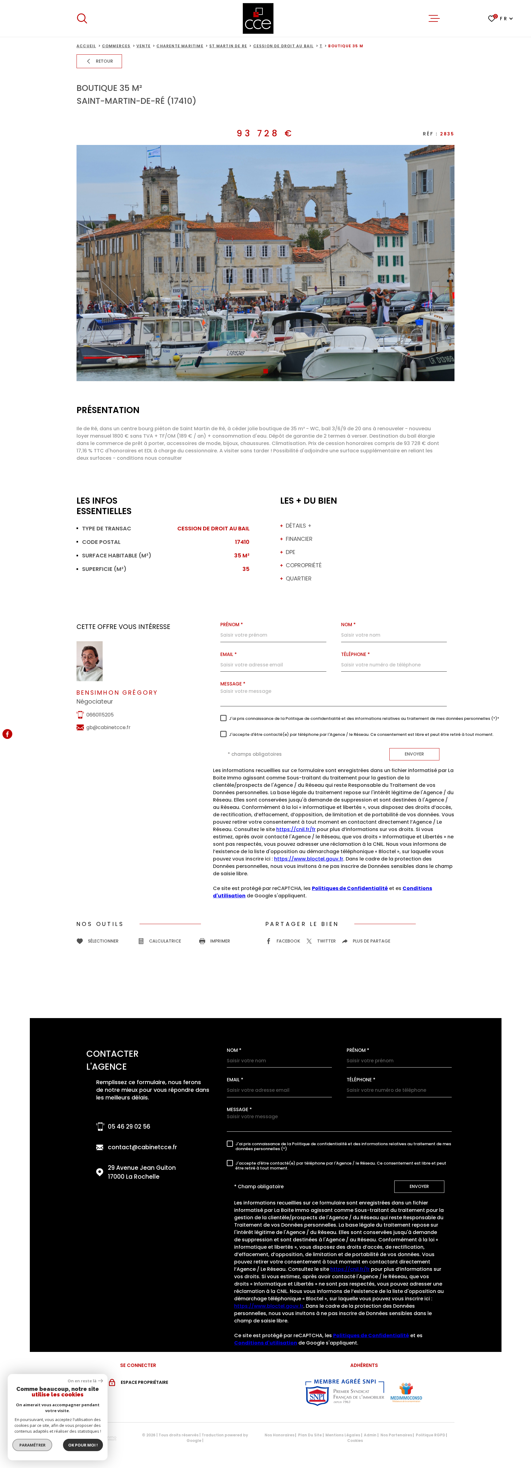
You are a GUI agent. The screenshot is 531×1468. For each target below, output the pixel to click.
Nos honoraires (279, 1435)
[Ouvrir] (82, 18)
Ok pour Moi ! (83, 1445)
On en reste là (82, 1381)
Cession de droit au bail (283, 46)
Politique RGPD (430, 1435)
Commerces (116, 46)
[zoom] (265, 263)
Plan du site (310, 1435)
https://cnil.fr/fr (296, 829)
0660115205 (100, 714)
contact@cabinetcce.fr (142, 1147)
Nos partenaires (396, 1435)
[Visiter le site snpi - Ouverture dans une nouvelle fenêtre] (344, 1392)
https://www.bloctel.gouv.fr (308, 859)
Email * (228, 654)
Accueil (86, 46)
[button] (265, 371)
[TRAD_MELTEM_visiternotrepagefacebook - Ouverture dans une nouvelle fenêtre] (7, 734)
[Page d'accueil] (258, 18)
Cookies (355, 1441)
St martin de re (228, 46)
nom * (348, 624)
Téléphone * (355, 654)
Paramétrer (32, 1445)
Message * (233, 683)
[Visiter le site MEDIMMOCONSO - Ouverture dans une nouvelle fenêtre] (406, 1392)
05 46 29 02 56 (129, 1126)
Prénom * (231, 624)
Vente (143, 46)
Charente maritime (179, 46)
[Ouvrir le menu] (434, 18)
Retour (104, 61)
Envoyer (414, 754)
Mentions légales (342, 1435)
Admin (370, 1435)
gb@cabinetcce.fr (108, 727)
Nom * (234, 1050)
